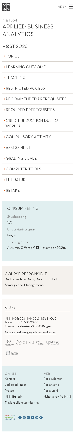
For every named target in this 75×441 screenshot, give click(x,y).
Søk (64, 307)
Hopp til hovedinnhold (16, 2)
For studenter (53, 379)
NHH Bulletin (13, 396)
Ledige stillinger (15, 384)
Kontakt (10, 379)
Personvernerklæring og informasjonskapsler (30, 332)
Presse (9, 390)
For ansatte (51, 384)
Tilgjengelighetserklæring (22, 402)
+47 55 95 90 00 (28, 322)
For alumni (51, 390)
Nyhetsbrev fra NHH (57, 396)
